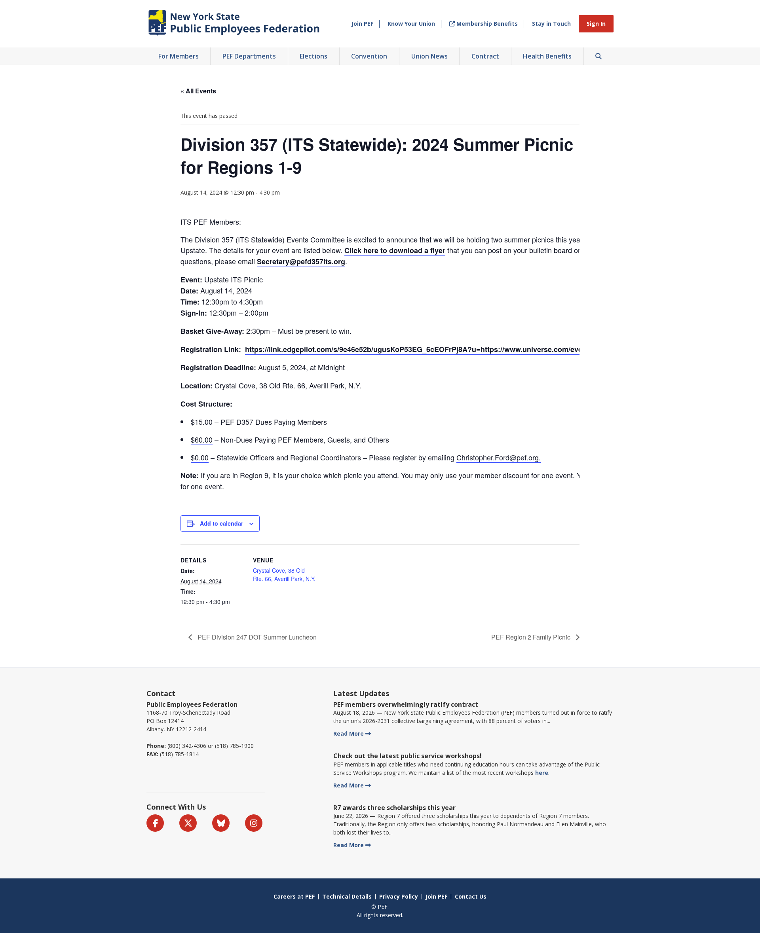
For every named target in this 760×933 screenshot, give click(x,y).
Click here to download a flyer (394, 250)
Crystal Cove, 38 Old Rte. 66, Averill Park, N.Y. (284, 574)
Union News (429, 56)
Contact (160, 693)
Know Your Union (411, 23)
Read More (348, 733)
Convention (369, 56)
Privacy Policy (398, 896)
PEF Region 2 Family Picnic (531, 637)
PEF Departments (249, 56)
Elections (313, 56)
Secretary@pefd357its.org (301, 261)
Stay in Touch (551, 23)
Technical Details (347, 896)
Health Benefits (547, 56)
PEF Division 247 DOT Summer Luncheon (256, 637)
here (541, 772)
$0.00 (200, 457)
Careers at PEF (294, 896)
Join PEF (362, 23)
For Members (178, 56)
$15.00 (202, 421)
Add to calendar (221, 523)
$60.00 (202, 439)
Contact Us (470, 896)
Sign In (596, 23)
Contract (485, 56)
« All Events (198, 90)
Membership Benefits (486, 23)
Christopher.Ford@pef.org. (498, 457)
